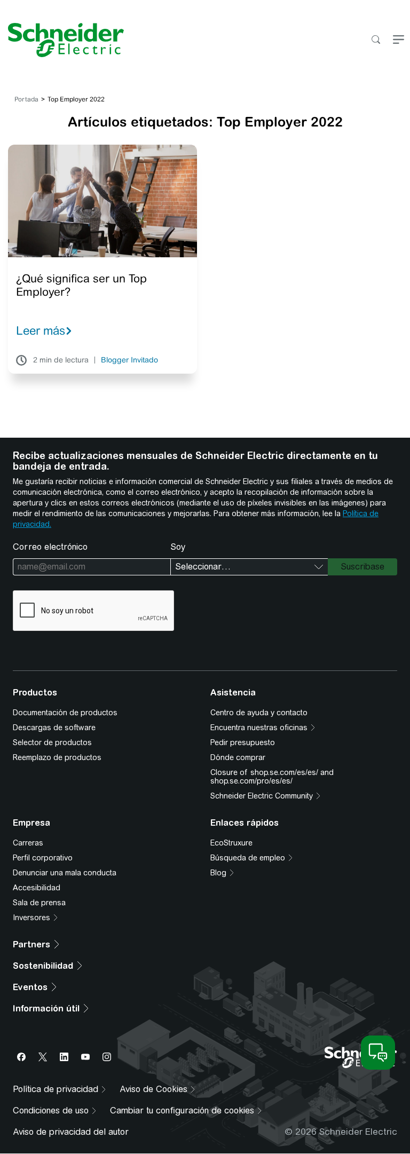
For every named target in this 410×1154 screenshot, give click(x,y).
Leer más (40, 330)
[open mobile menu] (398, 40)
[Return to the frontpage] (62, 40)
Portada (26, 99)
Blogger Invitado (129, 360)
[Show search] (375, 40)
